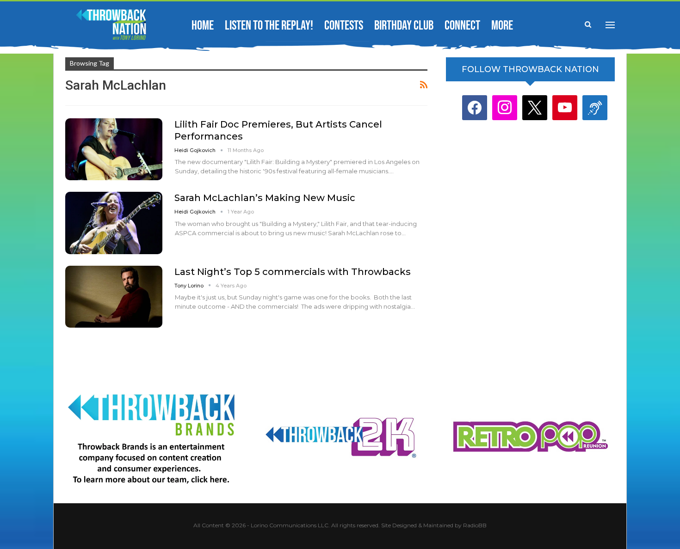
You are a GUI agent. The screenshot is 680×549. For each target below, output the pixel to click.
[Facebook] (474, 107)
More (502, 25)
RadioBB (475, 525)
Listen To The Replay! (269, 25)
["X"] (534, 107)
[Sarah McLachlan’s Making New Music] (113, 223)
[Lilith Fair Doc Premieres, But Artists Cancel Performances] (113, 149)
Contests (343, 25)
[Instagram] (504, 107)
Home (203, 25)
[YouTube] (564, 107)
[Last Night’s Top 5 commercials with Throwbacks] (113, 297)
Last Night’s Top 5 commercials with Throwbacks (292, 271)
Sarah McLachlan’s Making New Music (264, 197)
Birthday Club (403, 25)
